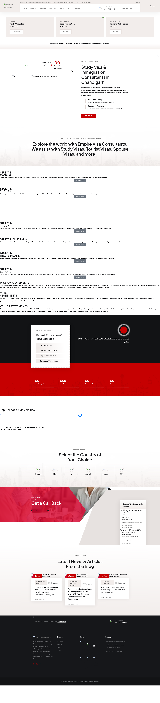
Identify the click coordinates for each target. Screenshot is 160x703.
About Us (33, 8)
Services (43, 8)
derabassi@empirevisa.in (129, 540)
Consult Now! (16, 31)
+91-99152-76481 (127, 543)
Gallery (62, 8)
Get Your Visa (62, 622)
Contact (138, 2)
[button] (80, 417)
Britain (55, 474)
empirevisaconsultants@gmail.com (63, 2)
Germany (38, 474)
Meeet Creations (94, 681)
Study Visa (52, 8)
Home (25, 8)
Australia (88, 474)
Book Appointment (127, 8)
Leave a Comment (39, 599)
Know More (88, 115)
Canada (105, 474)
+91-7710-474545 (127, 528)
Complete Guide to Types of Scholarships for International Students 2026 (113, 589)
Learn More (65, 31)
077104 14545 (109, 9)
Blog (69, 8)
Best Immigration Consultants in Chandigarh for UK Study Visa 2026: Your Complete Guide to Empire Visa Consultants (80, 594)
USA (121, 474)
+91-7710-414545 (127, 525)
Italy (71, 474)
